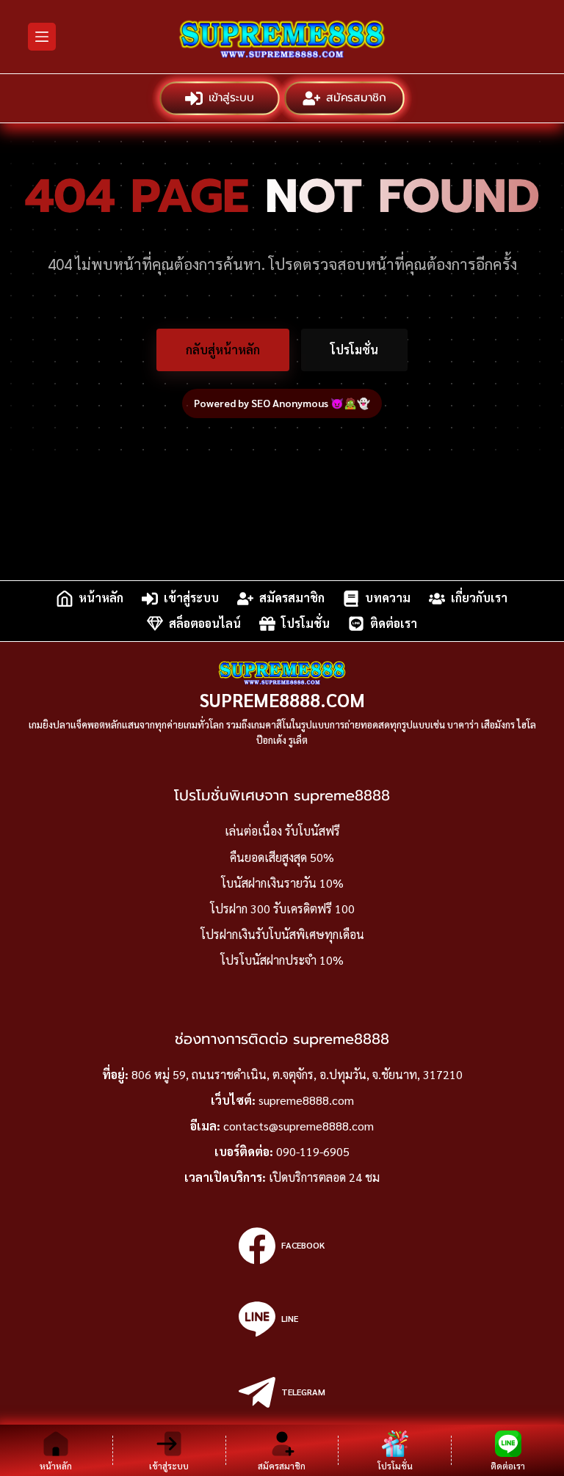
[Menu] (42, 37)
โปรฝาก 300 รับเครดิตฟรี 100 (282, 908)
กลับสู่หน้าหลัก (223, 349)
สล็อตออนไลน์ (205, 623)
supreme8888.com (282, 699)
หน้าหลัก (101, 598)
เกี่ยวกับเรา (479, 598)
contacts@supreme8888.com (298, 1125)
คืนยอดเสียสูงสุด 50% (282, 857)
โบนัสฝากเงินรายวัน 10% (282, 883)
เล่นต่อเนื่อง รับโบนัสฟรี (282, 831)
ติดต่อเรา (393, 623)
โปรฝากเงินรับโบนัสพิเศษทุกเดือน (282, 934)
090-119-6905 (313, 1151)
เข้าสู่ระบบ (230, 98)
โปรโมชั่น (354, 349)
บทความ (388, 598)
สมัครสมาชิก (355, 98)
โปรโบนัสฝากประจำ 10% (282, 960)
